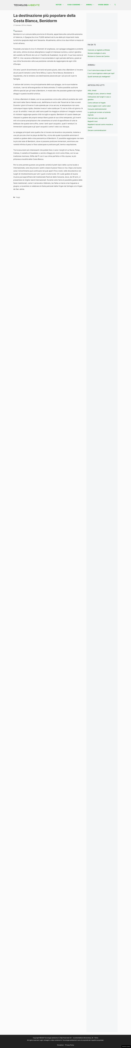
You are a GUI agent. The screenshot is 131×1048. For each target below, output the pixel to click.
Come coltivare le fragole (97, 103)
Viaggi (18, 197)
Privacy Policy (69, 1045)
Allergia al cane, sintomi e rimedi (99, 94)
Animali (89, 5)
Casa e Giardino (73, 5)
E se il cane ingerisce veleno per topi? (101, 73)
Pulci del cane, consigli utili (97, 118)
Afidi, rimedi (92, 90)
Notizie (58, 5)
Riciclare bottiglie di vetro (97, 53)
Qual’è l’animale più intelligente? (99, 76)
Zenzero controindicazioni (97, 130)
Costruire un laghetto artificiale (99, 50)
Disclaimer (60, 1045)
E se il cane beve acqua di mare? (99, 70)
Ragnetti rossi (92, 121)
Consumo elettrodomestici (97, 109)
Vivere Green (103, 5)
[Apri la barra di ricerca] (115, 5)
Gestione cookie (126, 1046)
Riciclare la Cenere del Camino (99, 56)
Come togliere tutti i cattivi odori (99, 106)
